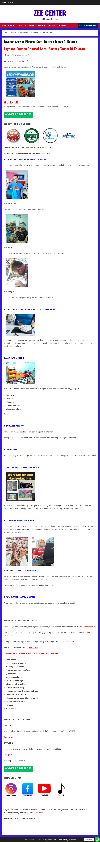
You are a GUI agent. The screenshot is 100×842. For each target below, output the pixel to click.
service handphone (90, 26)
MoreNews (62, 840)
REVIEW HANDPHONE (8, 26)
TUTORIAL (32, 26)
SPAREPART (51, 26)
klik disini (39, 813)
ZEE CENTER (50, 12)
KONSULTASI (41, 26)
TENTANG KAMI (62, 26)
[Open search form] (75, 26)
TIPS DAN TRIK (21, 26)
